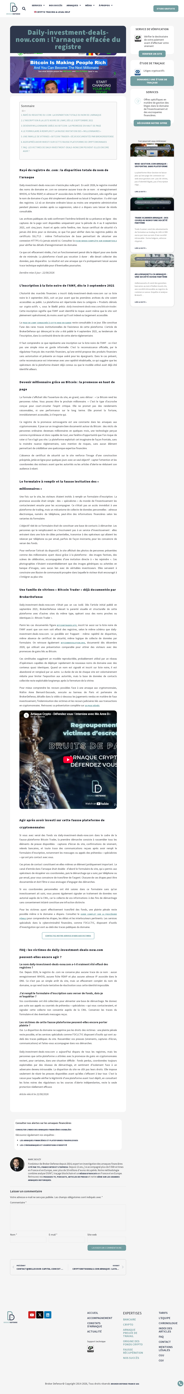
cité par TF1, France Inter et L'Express (48, 1167)
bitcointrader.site (67, 625)
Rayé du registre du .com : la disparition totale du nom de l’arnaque (62, 114)
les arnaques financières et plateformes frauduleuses (49, 1140)
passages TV (49, 1177)
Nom (13, 1234)
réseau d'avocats (88, 1173)
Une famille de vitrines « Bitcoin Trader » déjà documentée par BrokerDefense (68, 136)
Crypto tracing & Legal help (53, 11)
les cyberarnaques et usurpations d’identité (43, 1145)
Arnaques (72, 5)
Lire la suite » (141, 191)
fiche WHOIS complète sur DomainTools (96, 241)
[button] (24, 8)
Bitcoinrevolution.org (73, 642)
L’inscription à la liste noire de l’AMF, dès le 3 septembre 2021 (58, 120)
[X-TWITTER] (39, 1314)
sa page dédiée (92, 705)
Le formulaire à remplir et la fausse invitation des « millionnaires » (62, 131)
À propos (104, 5)
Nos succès (55, 5)
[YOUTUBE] (32, 1314)
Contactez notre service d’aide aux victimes (68, 935)
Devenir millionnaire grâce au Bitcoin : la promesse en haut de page (62, 125)
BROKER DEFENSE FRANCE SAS (125, 1384)
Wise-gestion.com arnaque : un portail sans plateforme (151, 165)
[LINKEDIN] (47, 1314)
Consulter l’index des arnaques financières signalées (43, 1129)
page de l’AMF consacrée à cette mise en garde (47, 322)
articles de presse (78, 1177)
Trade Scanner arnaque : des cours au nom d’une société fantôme (151, 220)
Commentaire (18, 1202)
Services (37, 5)
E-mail (53, 1234)
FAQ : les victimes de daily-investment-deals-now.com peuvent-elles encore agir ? (66, 149)
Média (88, 5)
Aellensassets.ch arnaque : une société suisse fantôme (151, 275)
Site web (92, 1234)
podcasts (62, 1177)
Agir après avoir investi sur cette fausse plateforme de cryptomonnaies (65, 141)
